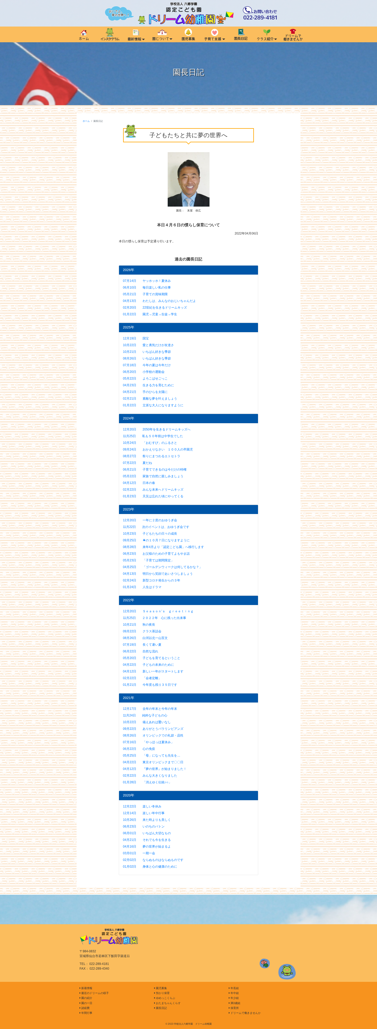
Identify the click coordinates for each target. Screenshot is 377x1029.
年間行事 (86, 1012)
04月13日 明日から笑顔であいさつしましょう (158, 573)
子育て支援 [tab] (214, 34)
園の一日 (86, 1003)
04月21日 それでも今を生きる (147, 839)
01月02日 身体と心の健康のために (150, 866)
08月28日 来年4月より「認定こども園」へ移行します (163, 547)
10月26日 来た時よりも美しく (147, 819)
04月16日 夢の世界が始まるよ (147, 846)
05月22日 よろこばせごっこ (145, 378)
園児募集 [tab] (188, 34)
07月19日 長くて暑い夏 (142, 644)
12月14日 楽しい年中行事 (144, 813)
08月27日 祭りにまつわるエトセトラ (151, 456)
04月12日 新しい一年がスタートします (153, 671)
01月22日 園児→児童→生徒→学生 (150, 314)
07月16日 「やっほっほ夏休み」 (148, 742)
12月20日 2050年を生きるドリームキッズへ (156, 429)
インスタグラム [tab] (110, 34)
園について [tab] (162, 34)
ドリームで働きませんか (245, 1012)
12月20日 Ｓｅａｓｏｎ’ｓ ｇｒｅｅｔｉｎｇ (158, 611)
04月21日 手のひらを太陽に (145, 392)
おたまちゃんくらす (168, 1003)
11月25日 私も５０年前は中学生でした (153, 436)
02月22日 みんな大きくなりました (150, 775)
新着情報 (86, 988)
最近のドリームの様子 (95, 993)
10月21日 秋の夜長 (139, 624)
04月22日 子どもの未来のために (148, 664)
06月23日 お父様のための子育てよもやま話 (156, 553)
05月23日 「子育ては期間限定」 (148, 560)
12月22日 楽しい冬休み (142, 806)
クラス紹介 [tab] (267, 34)
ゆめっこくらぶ (165, 998)
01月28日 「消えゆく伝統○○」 (147, 782)
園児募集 (161, 988)
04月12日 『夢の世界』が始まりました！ (155, 769)
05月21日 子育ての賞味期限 (145, 294)
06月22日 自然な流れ (140, 651)
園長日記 (161, 1008)
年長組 (234, 988)
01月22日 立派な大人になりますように (153, 405)
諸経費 (85, 1008)
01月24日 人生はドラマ (142, 587)
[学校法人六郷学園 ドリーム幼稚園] (188, 13)
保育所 (234, 1008)
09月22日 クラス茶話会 (142, 631)
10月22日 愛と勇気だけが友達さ (148, 345)
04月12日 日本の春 (139, 483)
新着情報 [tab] (136, 34)
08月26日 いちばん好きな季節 (147, 358)
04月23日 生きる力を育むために (148, 385)
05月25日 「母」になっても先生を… (151, 755)
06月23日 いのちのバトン (144, 826)
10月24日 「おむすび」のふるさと (150, 442)
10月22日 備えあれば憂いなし (147, 722)
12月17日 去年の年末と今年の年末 (150, 708)
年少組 (234, 998)
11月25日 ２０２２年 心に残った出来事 (154, 618)
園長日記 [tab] (241, 34)
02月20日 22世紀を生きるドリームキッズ (155, 307)
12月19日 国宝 (136, 338)
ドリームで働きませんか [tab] (293, 34)
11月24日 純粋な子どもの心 (145, 715)
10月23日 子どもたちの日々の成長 (150, 533)
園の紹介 (86, 998)
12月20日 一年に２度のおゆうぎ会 (150, 520)
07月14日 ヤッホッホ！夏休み (147, 280)
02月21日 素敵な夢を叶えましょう (150, 398)
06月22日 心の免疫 (139, 748)
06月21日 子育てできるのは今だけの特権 (155, 469)
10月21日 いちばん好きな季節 (147, 351)
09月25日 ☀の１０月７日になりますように (156, 540)
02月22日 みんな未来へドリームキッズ (153, 489)
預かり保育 (162, 993)
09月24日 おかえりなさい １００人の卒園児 (158, 449)
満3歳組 (235, 1003)
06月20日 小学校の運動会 (144, 371)
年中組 (234, 993)
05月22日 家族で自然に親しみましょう (153, 476)
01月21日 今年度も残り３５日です (150, 684)
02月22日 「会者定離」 (142, 678)
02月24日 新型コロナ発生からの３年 (151, 580)
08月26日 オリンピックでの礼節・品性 (153, 735)
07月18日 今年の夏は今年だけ (147, 365)
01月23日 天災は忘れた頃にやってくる (153, 496)
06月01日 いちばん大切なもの (147, 833)
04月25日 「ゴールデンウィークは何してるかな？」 (162, 567)
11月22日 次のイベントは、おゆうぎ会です (156, 527)
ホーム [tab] (84, 34)
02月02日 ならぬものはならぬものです (153, 860)
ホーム (86, 121)
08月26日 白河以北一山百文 (145, 638)
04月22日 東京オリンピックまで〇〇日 (153, 762)
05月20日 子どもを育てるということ (151, 658)
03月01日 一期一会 (139, 853)
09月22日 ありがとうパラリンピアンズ (153, 728)
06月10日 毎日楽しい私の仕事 (147, 287)
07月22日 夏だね (137, 462)
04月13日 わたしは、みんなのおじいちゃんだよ (159, 301)
